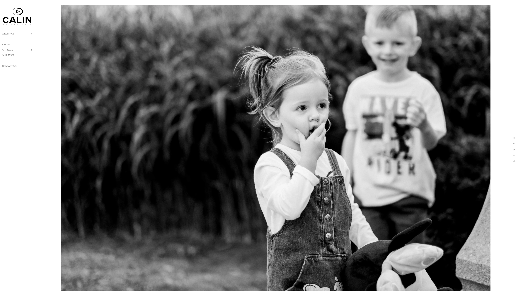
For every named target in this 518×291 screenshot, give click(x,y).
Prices (6, 44)
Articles (7, 50)
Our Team (8, 55)
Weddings (8, 33)
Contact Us (9, 66)
